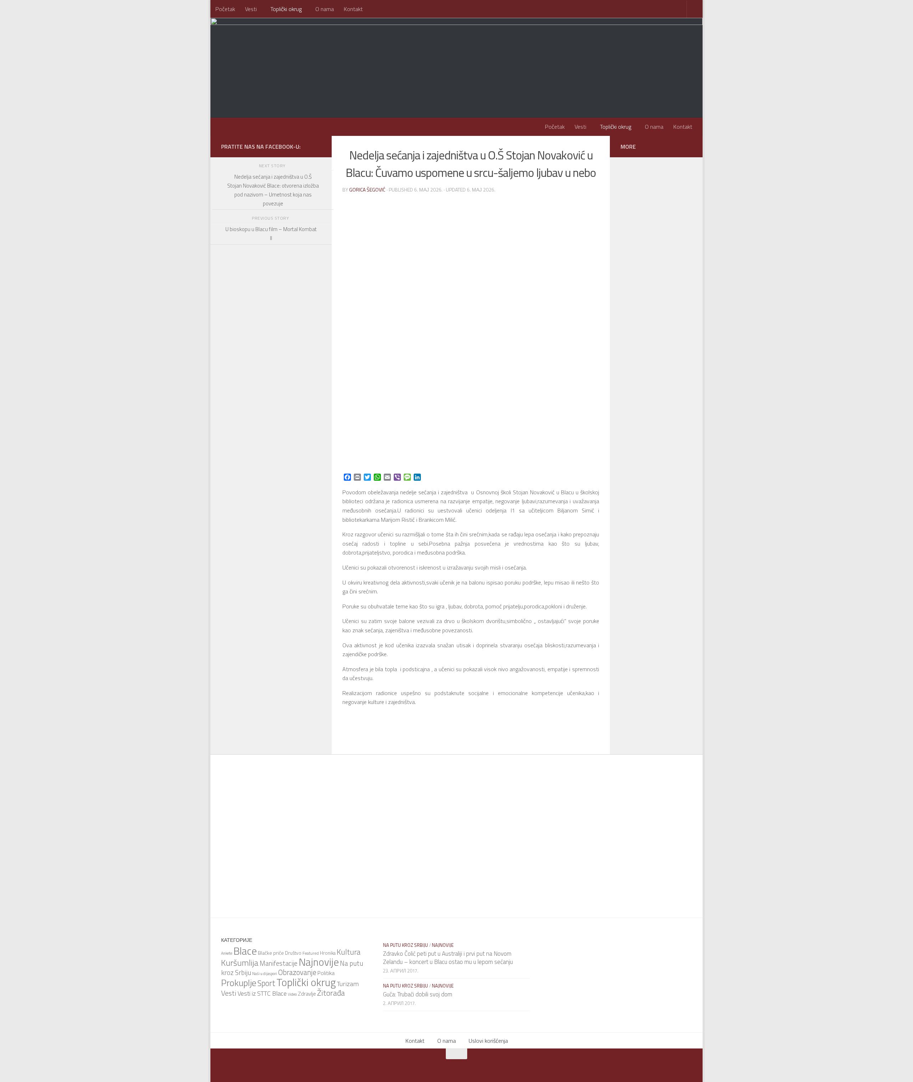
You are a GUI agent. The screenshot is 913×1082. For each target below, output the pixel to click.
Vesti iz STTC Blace (262, 993)
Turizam (348, 984)
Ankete (226, 953)
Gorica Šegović (367, 189)
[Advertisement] (271, 444)
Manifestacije (278, 963)
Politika (326, 973)
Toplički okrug (286, 9)
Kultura (349, 952)
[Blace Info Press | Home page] (310, 46)
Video (292, 994)
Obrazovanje (297, 972)
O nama (324, 9)
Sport (266, 983)
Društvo (293, 952)
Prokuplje (238, 983)
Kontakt (353, 9)
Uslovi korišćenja (488, 1040)
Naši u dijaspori (264, 973)
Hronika (328, 952)
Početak (225, 9)
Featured (310, 953)
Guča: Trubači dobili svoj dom (417, 994)
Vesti (251, 9)
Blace (245, 951)
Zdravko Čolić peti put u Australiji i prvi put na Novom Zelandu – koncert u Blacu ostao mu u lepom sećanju (448, 958)
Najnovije (319, 962)
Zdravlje (307, 994)
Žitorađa (331, 993)
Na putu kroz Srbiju (405, 945)
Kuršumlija (240, 962)
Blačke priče (271, 952)
